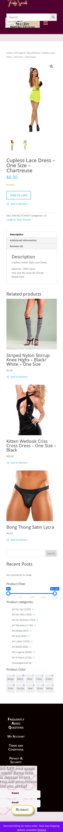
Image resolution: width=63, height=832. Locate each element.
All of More (21, 657)
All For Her (21, 609)
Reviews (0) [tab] (16, 246)
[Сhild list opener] (33, 609)
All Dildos (20, 630)
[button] (51, 66)
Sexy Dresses (24, 219)
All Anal (19, 636)
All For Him (21, 614)
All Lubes (20, 641)
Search (51, 553)
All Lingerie (22, 652)
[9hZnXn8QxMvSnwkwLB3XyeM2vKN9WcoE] (53, 54)
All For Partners (23, 619)
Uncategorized (21, 662)
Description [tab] (16, 234)
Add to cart (18, 195)
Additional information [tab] (23, 240)
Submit (22, 809)
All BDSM (20, 646)
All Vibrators (22, 625)
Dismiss (41, 829)
